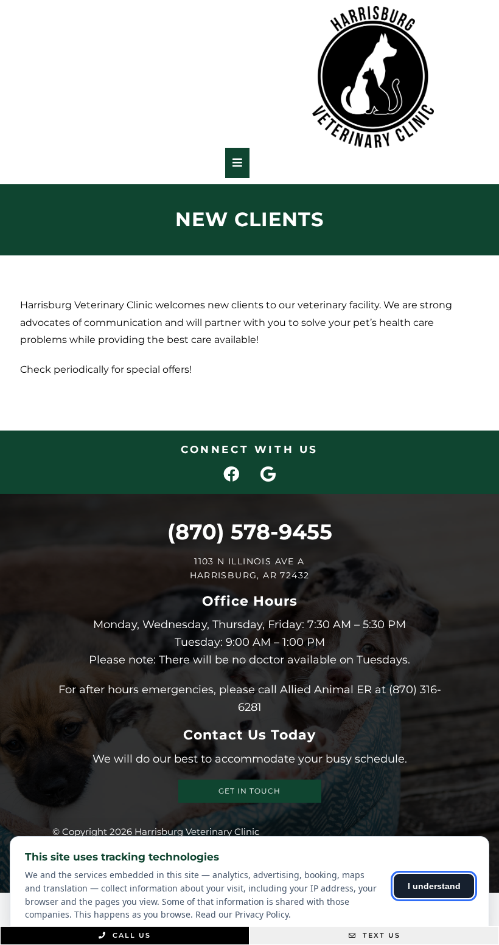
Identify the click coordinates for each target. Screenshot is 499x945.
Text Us (380, 935)
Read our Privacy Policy (241, 914)
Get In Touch (249, 790)
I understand (434, 886)
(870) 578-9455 (249, 532)
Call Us (130, 935)
